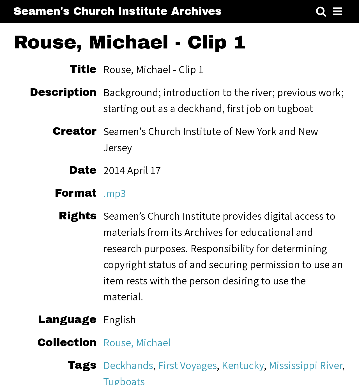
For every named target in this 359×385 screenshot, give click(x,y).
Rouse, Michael (137, 342)
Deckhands (128, 365)
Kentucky (243, 365)
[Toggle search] (321, 11)
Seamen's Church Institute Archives (117, 11)
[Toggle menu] (338, 11)
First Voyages (187, 365)
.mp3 (114, 193)
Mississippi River (305, 365)
